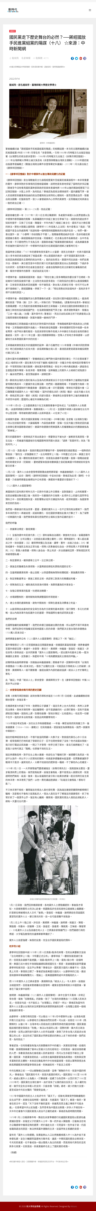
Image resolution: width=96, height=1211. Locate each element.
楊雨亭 (12, 31)
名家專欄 (25, 58)
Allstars (73, 1206)
